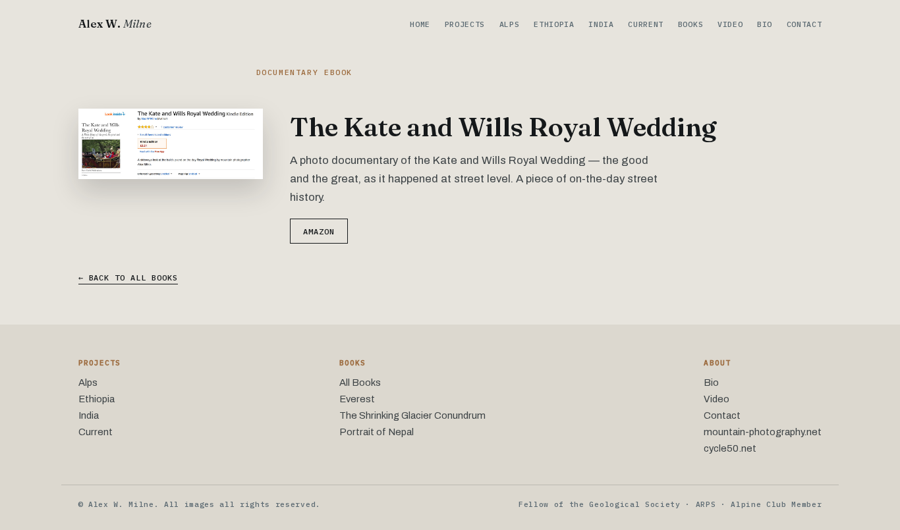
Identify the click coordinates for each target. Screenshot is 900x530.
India (600, 24)
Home (420, 24)
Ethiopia (554, 24)
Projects (465, 24)
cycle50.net (730, 448)
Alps (509, 24)
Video (730, 24)
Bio (764, 24)
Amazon (319, 231)
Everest (357, 399)
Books (690, 24)
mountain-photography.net (763, 432)
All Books (360, 382)
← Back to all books (128, 277)
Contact (804, 24)
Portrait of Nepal (376, 432)
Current (645, 24)
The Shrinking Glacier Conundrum (412, 415)
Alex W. (115, 23)
